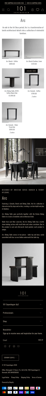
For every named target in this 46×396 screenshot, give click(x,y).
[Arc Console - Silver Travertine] (12, 112)
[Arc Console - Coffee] (34, 78)
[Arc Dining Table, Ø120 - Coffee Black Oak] (12, 78)
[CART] (42, 9)
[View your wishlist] (37, 9)
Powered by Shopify (8, 382)
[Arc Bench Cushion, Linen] (34, 49)
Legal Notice (5, 377)
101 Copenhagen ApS (11, 304)
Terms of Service (37, 377)
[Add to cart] (5, 56)
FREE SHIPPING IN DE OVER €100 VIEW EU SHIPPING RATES (23, 3)
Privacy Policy (15, 377)
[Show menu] (3, 9)
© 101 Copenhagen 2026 (9, 365)
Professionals (8, 312)
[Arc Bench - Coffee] (12, 49)
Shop (5, 321)
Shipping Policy (25, 377)
